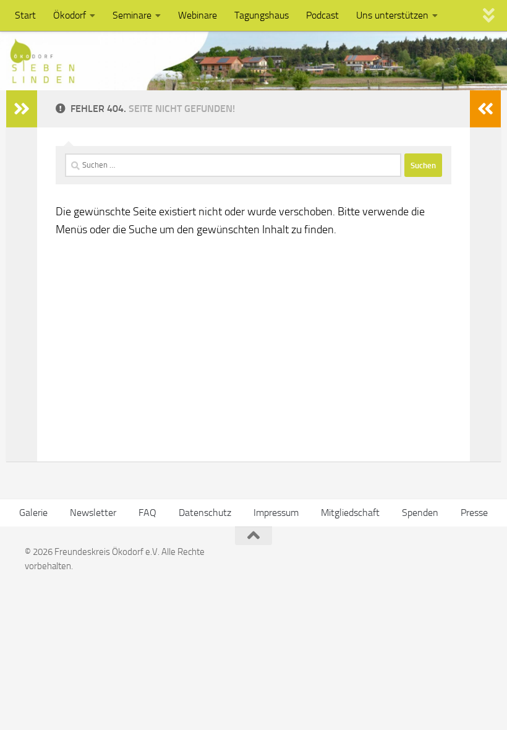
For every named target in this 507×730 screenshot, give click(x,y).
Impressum (276, 512)
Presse (474, 512)
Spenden (420, 512)
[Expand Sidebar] (21, 108)
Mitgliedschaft (350, 512)
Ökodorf (69, 15)
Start (25, 15)
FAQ (147, 512)
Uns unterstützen (392, 15)
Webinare (197, 15)
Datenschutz (205, 512)
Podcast (322, 15)
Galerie (33, 512)
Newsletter (93, 512)
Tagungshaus (261, 15)
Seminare (132, 15)
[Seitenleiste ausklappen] (485, 108)
